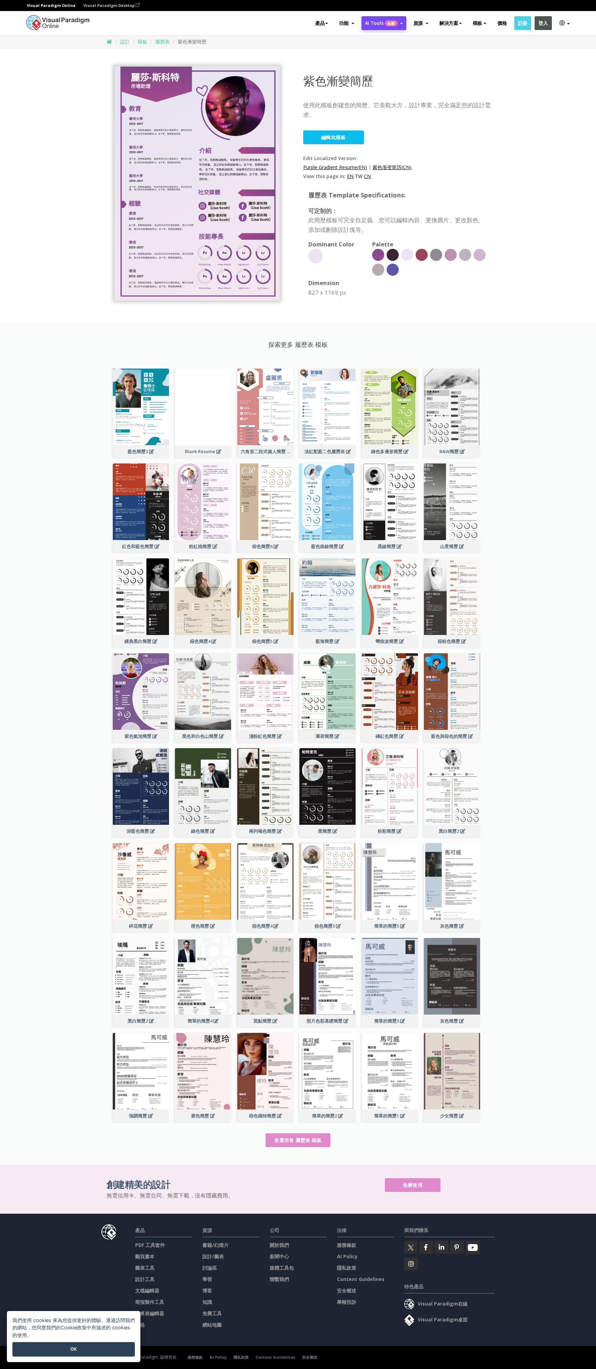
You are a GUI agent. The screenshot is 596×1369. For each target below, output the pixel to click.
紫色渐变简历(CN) (391, 167)
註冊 (522, 23)
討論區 (209, 1267)
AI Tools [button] (380, 23)
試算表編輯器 (149, 1313)
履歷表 (162, 41)
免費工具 (212, 1313)
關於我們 (279, 1245)
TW (358, 176)
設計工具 (145, 1279)
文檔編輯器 (147, 1290)
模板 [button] (477, 23)
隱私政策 (346, 1267)
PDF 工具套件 (150, 1245)
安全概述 (346, 1290)
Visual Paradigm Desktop (109, 5)
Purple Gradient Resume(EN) (335, 167)
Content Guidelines (361, 1279)
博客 (207, 1290)
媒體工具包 (282, 1267)
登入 (543, 23)
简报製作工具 (149, 1302)
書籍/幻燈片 (215, 1245)
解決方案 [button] (448, 23)
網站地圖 (212, 1324)
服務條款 (346, 1245)
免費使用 (413, 1185)
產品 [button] (320, 23)
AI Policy (347, 1256)
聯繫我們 (279, 1279)
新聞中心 (279, 1256)
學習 (207, 1279)
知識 (207, 1302)
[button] (346, 23)
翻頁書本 (145, 1256)
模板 (142, 41)
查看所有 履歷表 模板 (297, 1140)
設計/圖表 (213, 1256)
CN (367, 176)
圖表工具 (145, 1267)
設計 (125, 41)
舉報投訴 (346, 1302)
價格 (502, 23)
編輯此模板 (333, 137)
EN (350, 176)
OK (73, 1349)
